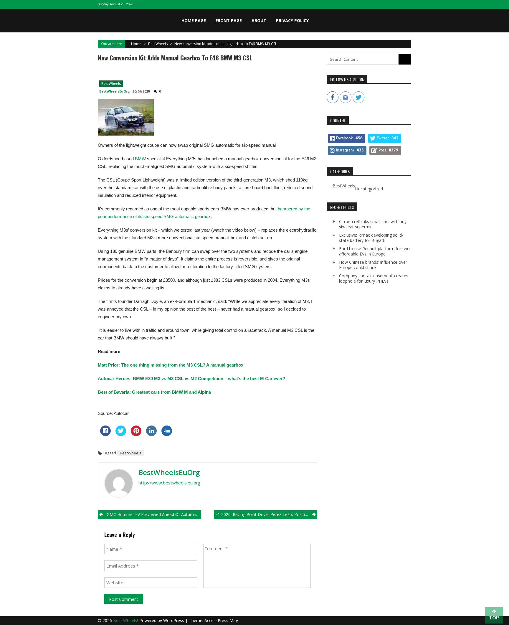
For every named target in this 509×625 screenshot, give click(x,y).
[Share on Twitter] (120, 434)
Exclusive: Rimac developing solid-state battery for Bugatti (371, 237)
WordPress (174, 620)
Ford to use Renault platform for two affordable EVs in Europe (374, 251)
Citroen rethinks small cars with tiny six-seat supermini (372, 224)
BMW (140, 158)
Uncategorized (369, 189)
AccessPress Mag (221, 620)
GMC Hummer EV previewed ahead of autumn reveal (154, 514)
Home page (193, 20)
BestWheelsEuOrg (114, 91)
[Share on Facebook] (105, 434)
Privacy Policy (292, 20)
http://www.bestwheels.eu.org (169, 483)
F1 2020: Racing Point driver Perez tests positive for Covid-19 (266, 514)
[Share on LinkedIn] (151, 434)
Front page (229, 20)
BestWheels (158, 43)
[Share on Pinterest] (136, 434)
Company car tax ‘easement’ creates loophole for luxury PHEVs (373, 278)
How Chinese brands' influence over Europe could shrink (373, 264)
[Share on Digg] (166, 434)
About (259, 20)
